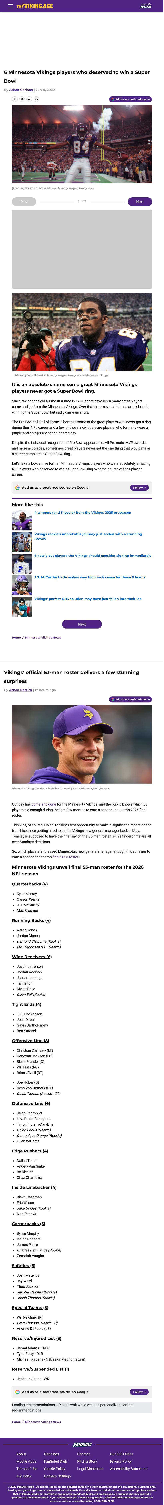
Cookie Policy (54, 1469)
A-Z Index (24, 1476)
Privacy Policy (121, 1461)
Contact (83, 1454)
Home (16, 637)
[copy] (36, 99)
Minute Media (25, 1486)
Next (140, 202)
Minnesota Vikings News (43, 637)
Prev (24, 202)
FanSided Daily (56, 1461)
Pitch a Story (87, 1461)
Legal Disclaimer (90, 1469)
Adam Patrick (20, 690)
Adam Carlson (21, 90)
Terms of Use (27, 1469)
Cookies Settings (57, 1476)
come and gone (44, 804)
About (21, 1454)
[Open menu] (10, 6)
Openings (51, 1454)
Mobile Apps (26, 1461)
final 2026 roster (65, 857)
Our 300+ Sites (121, 1454)
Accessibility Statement (129, 1469)
